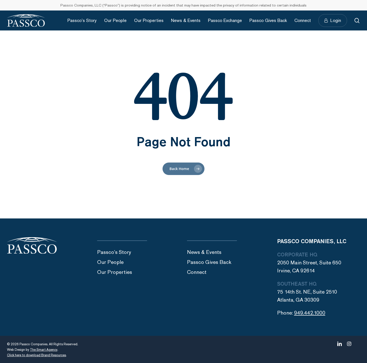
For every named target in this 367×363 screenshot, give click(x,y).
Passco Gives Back (209, 262)
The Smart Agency (43, 350)
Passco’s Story (114, 252)
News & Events (204, 252)
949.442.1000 (309, 313)
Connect (196, 272)
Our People (110, 262)
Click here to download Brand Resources (36, 355)
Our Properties (114, 272)
